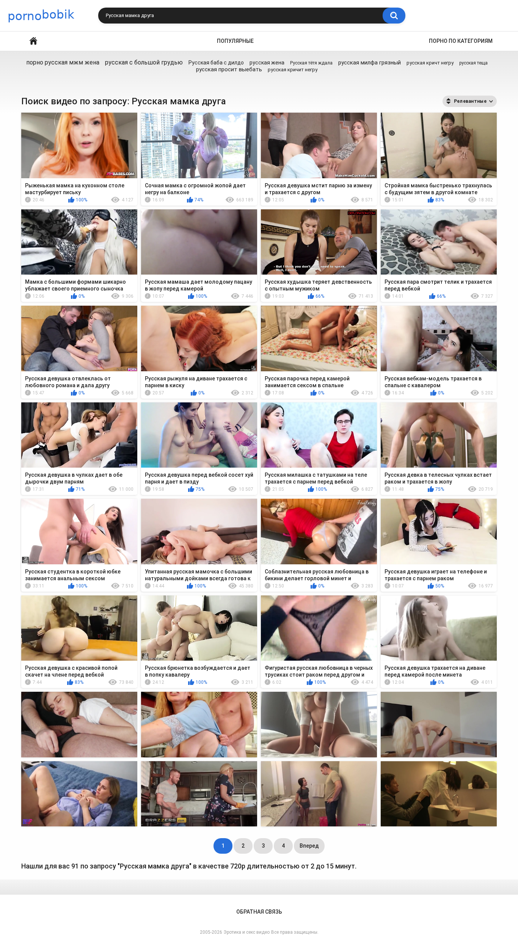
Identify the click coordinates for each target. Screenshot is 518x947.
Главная (33, 41)
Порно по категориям (461, 41)
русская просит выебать (229, 69)
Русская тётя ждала (311, 63)
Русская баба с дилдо (216, 63)
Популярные (235, 41)
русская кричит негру (292, 69)
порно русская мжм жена (62, 62)
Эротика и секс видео (247, 932)
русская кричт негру (430, 63)
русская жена (267, 63)
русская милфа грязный (369, 62)
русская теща (473, 63)
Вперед (309, 846)
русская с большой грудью (144, 62)
